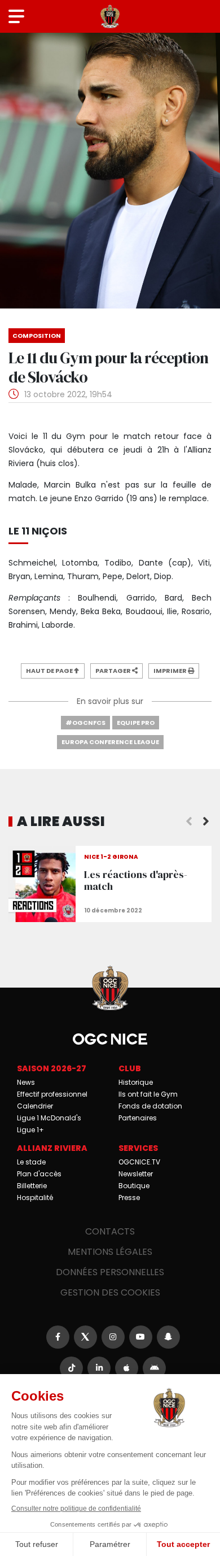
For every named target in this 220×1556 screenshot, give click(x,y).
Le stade (31, 1162)
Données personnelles (110, 1272)
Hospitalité (35, 1197)
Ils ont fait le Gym (148, 1094)
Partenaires (137, 1118)
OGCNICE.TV (139, 1162)
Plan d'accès (39, 1174)
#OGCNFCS (85, 722)
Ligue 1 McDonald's (49, 1118)
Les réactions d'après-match (110, 884)
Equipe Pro (136, 722)
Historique (135, 1082)
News (26, 1082)
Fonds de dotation (150, 1106)
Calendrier (35, 1106)
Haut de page (50, 670)
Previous (189, 821)
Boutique (133, 1185)
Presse (129, 1197)
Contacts (110, 1231)
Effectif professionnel (52, 1094)
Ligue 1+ (30, 1130)
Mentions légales (110, 1251)
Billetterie (32, 1185)
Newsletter (135, 1174)
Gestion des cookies (110, 1292)
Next (206, 821)
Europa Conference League (110, 741)
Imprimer (170, 670)
